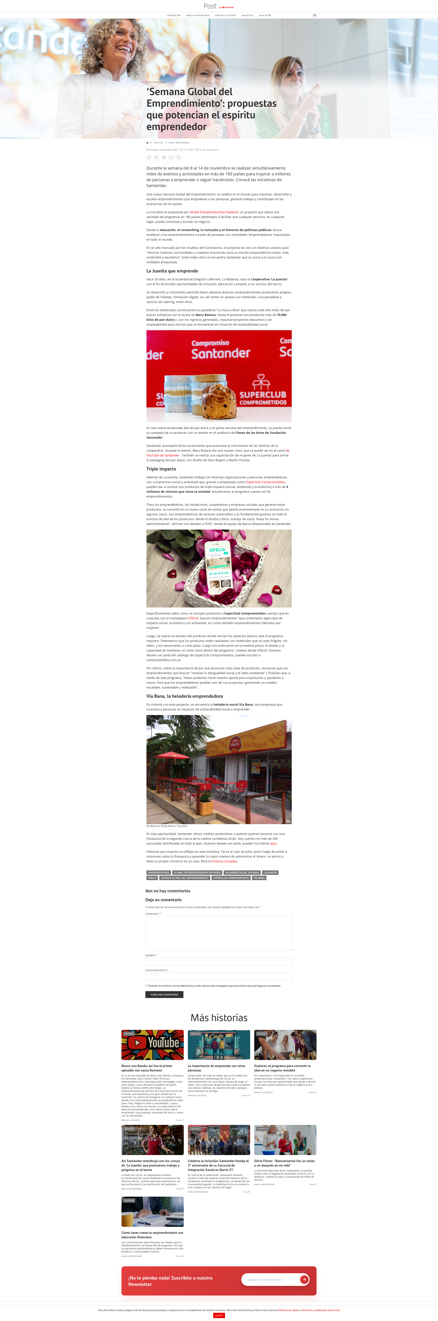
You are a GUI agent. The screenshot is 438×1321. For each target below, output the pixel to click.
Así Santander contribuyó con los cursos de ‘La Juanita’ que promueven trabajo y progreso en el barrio (150, 1165)
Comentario (153, 913)
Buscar (263, 15)
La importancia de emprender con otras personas (216, 1067)
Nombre (151, 955)
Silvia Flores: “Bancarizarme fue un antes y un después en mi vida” (284, 1162)
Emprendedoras (158, 872)
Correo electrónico (157, 970)
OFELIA (152, 877)
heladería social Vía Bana (242, 872)
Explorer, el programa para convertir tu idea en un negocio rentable (282, 1067)
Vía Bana (259, 877)
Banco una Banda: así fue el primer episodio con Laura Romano (146, 1067)
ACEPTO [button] (219, 1315)
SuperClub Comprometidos (231, 877)
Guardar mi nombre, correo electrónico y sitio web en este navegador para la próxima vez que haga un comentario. (214, 986)
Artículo (158, 142)
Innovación (174, 15)
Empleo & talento (225, 15)
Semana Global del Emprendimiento (185, 877)
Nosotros (248, 15)
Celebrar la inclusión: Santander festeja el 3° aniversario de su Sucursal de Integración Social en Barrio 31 (218, 1165)
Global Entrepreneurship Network (197, 872)
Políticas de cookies (289, 1310)
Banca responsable (198, 15)
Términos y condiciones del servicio (321, 1310)
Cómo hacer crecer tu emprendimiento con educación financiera (152, 1234)
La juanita (270, 872)
